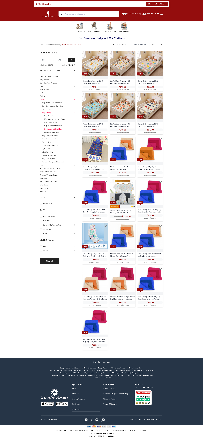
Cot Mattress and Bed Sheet (102, 370)
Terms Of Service (110, 404)
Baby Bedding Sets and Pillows (140, 375)
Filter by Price (48, 53)
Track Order (133, 430)
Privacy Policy (109, 389)
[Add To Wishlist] (105, 53)
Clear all (49, 261)
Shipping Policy (109, 399)
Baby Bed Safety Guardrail (142, 370)
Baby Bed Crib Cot (81, 370)
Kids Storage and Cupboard (119, 373)
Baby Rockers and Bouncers (61, 370)
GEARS (133, 419)
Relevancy (138, 45)
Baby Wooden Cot (134, 368)
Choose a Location (156, 4)
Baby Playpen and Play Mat (70, 373)
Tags (42, 210)
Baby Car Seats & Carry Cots (95, 373)
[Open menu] (161, 13)
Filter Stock (47, 240)
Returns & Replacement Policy (115, 394)
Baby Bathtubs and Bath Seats (63, 375)
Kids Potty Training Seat (87, 375)
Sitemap (144, 430)
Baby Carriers (137, 373)
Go (72, 60)
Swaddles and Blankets (102, 378)
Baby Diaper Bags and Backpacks (112, 375)
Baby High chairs (89, 368)
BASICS (159, 419)
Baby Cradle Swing (118, 368)
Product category (51, 70)
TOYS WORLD (148, 419)
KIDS (139, 419)
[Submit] (62, 13)
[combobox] (89, 13)
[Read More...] (95, 63)
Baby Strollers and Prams (70, 368)
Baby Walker (103, 368)
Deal (43, 197)
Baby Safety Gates (123, 370)
